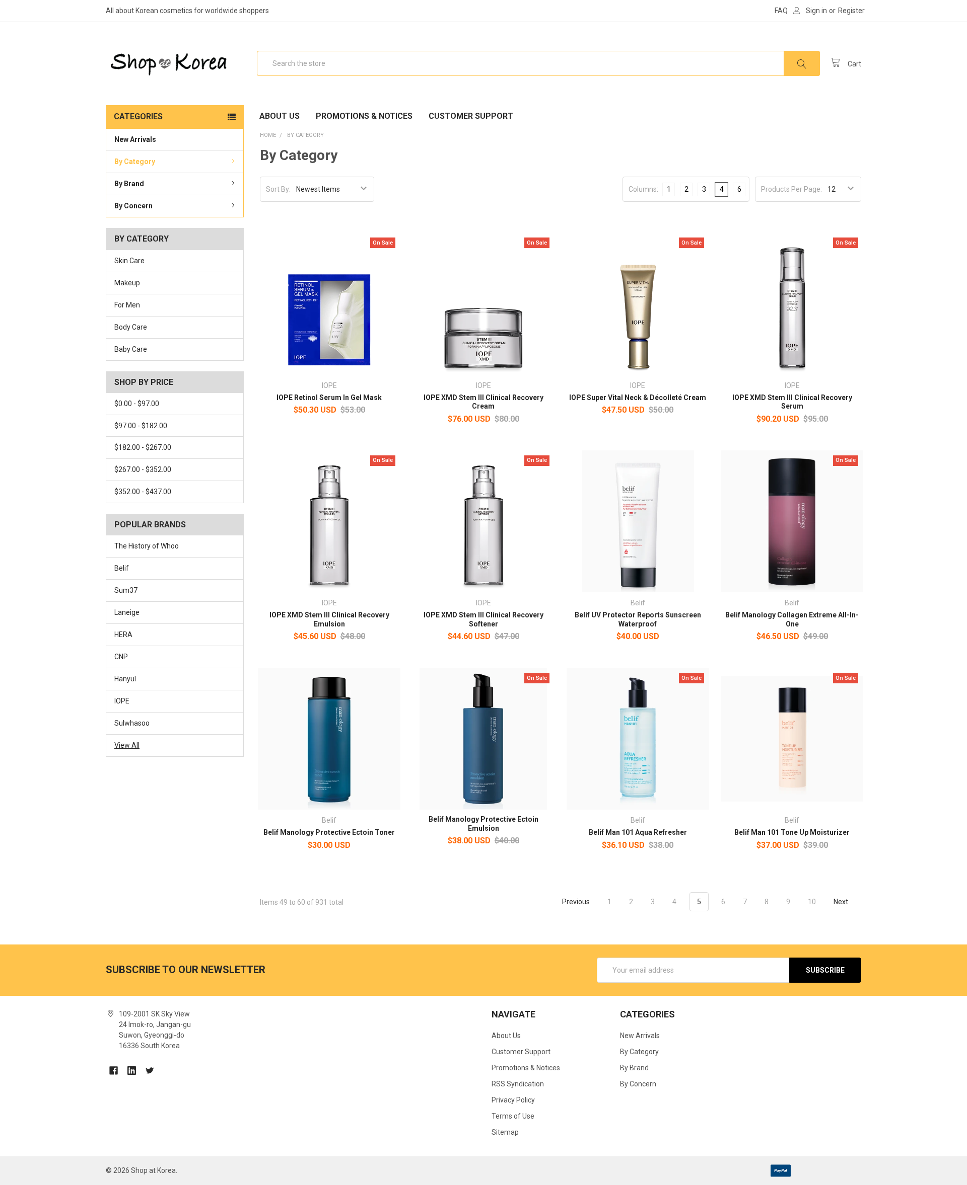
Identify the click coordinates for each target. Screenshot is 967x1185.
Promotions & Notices (364, 116)
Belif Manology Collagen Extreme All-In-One (792, 619)
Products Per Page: (791, 189)
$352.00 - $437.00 (142, 492)
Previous (575, 902)
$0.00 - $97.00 (136, 404)
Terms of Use (513, 1116)
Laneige (127, 612)
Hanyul (125, 679)
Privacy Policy (513, 1100)
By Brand (129, 184)
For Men (127, 305)
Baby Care (130, 349)
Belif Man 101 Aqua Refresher (638, 832)
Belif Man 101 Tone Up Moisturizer (792, 832)
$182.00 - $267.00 (142, 447)
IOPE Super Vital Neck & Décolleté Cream (637, 397)
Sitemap (505, 1132)
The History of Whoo (146, 546)
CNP (121, 657)
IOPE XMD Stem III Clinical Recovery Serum (792, 402)
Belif (121, 568)
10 (812, 902)
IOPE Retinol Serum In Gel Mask (329, 397)
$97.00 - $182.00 (140, 426)
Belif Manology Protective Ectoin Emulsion (483, 823)
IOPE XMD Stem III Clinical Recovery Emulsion (329, 619)
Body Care (130, 327)
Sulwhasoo (132, 723)
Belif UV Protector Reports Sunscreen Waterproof (638, 619)
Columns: (643, 189)
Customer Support (471, 116)
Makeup (127, 283)
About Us (279, 116)
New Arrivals (135, 139)
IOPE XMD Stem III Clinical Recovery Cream (483, 402)
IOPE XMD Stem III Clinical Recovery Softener (483, 619)
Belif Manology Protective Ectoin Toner (329, 832)
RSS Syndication (518, 1084)
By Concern (133, 206)
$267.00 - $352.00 (142, 469)
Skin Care (129, 261)
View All (127, 745)
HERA (123, 634)
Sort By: (278, 189)
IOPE (121, 701)
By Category (134, 161)
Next (842, 902)
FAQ (781, 11)
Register (851, 11)
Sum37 (125, 590)
